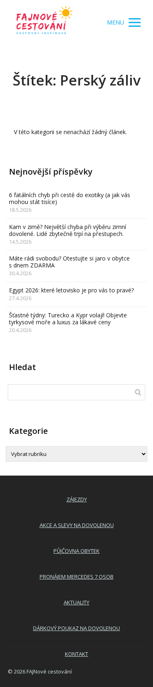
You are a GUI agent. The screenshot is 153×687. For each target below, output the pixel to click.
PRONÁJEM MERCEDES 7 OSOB (76, 576)
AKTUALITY (76, 602)
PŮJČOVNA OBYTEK (76, 551)
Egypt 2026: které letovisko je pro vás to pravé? (71, 290)
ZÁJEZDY (77, 499)
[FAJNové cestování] (44, 22)
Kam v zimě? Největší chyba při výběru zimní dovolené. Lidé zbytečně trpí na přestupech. (67, 230)
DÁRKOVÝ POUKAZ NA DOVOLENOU (76, 628)
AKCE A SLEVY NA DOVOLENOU (77, 525)
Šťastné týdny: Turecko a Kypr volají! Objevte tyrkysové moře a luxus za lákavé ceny (68, 318)
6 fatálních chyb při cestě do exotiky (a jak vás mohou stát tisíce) (69, 198)
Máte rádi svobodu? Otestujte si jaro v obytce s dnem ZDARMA (69, 261)
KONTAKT (76, 654)
